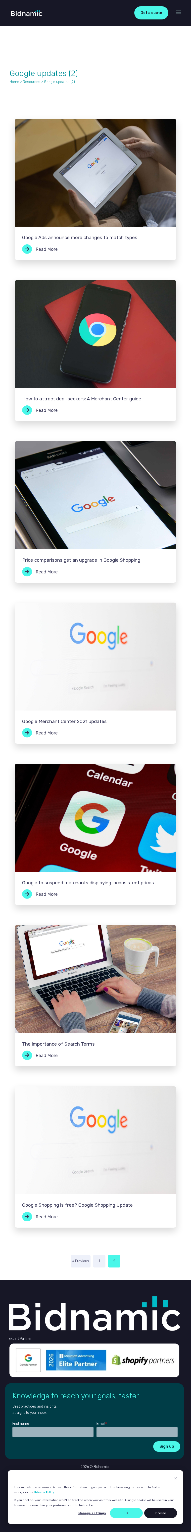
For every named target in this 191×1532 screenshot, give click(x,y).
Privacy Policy (44, 1492)
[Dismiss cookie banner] (175, 1478)
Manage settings (92, 1513)
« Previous (80, 1261)
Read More (46, 249)
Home (14, 82)
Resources (31, 82)
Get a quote (151, 12)
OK (126, 1513)
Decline (160, 1513)
